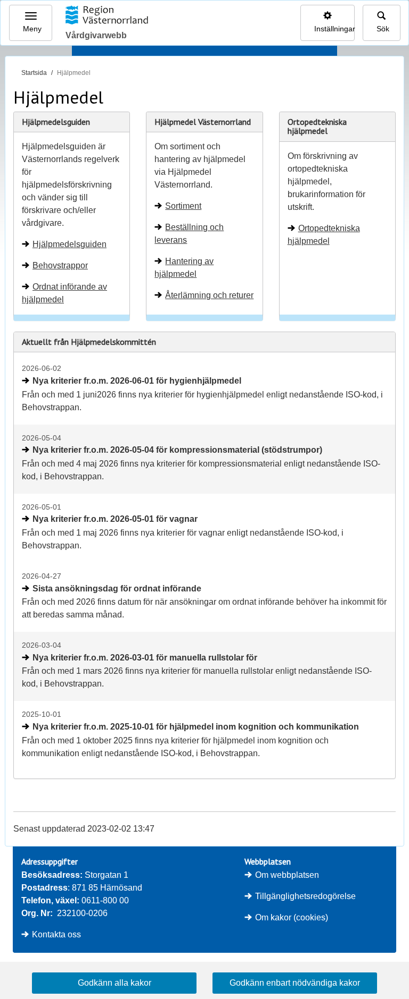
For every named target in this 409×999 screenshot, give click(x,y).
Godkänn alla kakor (114, 982)
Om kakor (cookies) (291, 917)
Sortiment (183, 205)
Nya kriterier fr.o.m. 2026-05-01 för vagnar (115, 518)
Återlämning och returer (209, 295)
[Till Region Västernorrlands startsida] (107, 15)
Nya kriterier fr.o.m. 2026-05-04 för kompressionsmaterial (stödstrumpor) (177, 449)
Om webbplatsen (287, 874)
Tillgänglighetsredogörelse (305, 896)
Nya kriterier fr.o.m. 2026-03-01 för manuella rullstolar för (144, 657)
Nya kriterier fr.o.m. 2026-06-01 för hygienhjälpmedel (136, 380)
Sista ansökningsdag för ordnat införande (116, 588)
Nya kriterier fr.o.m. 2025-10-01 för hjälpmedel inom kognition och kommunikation (195, 726)
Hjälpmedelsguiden (69, 244)
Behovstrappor (60, 265)
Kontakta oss (56, 934)
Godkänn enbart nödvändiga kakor (295, 982)
